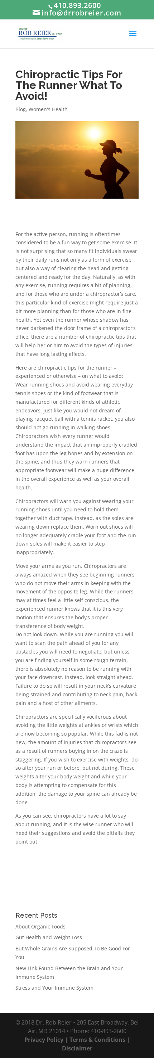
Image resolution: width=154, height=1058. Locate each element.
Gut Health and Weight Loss (48, 937)
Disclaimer (77, 1048)
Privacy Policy (43, 1040)
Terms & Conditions (97, 1040)
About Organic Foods (40, 926)
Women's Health (48, 109)
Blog (20, 109)
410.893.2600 (77, 5)
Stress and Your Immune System (54, 987)
